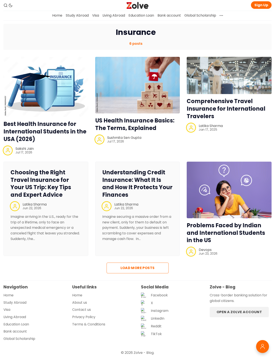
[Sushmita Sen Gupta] (99, 139)
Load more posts (138, 267)
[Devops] (191, 251)
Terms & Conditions (88, 324)
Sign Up (261, 5)
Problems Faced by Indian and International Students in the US (226, 232)
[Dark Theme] (10, 5)
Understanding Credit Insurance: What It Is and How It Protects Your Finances (137, 184)
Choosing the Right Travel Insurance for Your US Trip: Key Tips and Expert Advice (41, 184)
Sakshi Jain (24, 148)
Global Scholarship (200, 15)
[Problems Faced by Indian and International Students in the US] (229, 190)
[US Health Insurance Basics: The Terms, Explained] (137, 85)
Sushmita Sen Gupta (124, 137)
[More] (221, 15)
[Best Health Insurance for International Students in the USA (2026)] (45, 87)
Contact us (81, 309)
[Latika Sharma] (191, 127)
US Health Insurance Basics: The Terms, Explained (134, 124)
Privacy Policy (83, 316)
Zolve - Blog (144, 352)
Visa (95, 15)
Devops (205, 249)
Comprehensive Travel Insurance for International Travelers (226, 108)
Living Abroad (113, 15)
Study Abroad (77, 15)
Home (57, 15)
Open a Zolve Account (239, 311)
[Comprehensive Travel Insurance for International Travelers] (229, 75)
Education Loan (141, 15)
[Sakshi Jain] (7, 150)
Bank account (169, 15)
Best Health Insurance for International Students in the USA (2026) (44, 131)
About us (79, 302)
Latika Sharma (211, 125)
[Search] (5, 5)
